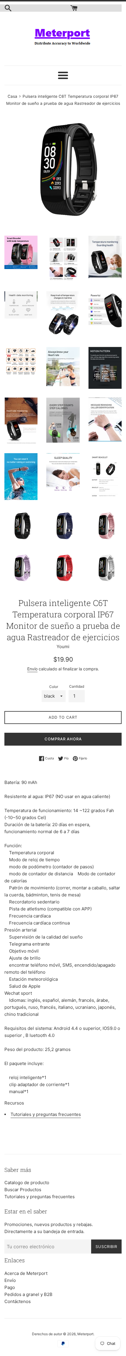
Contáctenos (17, 1301)
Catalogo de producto (26, 1182)
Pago (9, 1287)
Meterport (85, 1334)
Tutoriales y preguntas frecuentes (46, 1114)
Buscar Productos (22, 1189)
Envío (32, 668)
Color (53, 686)
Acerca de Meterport (25, 1273)
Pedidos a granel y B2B (28, 1294)
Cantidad (76, 686)
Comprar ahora (63, 739)
